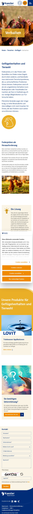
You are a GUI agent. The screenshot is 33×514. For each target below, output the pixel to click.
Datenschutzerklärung (16, 506)
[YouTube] (15, 501)
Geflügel (18, 50)
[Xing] (18, 501)
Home (4, 50)
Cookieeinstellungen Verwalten (11, 510)
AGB (11, 508)
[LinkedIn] (12, 501)
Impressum (5, 506)
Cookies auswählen (21, 262)
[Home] (8, 4)
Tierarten (10, 50)
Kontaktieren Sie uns (11, 414)
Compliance (5, 508)
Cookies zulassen (16, 267)
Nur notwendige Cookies (16, 279)
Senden (6, 486)
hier (28, 482)
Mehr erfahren (7, 349)
